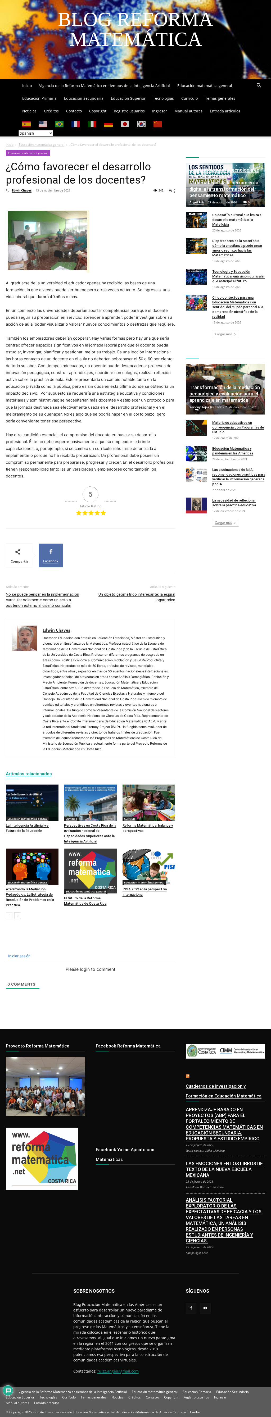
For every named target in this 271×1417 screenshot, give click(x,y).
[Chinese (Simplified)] (158, 123)
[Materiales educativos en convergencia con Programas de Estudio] (196, 428)
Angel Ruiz (196, 202)
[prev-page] (9, 915)
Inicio (27, 85)
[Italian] (92, 123)
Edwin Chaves (21, 190)
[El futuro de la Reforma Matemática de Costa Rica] (90, 871)
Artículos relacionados (29, 773)
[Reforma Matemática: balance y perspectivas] (149, 803)
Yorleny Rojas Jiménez (205, 407)
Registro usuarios (129, 110)
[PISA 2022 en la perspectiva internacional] (149, 867)
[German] (109, 123)
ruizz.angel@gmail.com (118, 1371)
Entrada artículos (225, 110)
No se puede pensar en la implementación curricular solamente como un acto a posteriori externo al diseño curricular (42, 600)
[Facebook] (191, 1308)
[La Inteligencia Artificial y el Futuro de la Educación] (32, 803)
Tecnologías (163, 98)
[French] (76, 123)
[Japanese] (125, 123)
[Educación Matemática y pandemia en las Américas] (196, 454)
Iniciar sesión (18, 956)
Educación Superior (128, 98)
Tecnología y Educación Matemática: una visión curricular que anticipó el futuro (238, 276)
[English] (43, 123)
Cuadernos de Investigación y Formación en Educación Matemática (223, 1091)
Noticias (29, 110)
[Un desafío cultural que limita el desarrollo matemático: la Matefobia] (196, 220)
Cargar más (223, 334)
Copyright (97, 110)
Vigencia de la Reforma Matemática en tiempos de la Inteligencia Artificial (104, 85)
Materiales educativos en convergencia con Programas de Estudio (238, 427)
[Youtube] (205, 1308)
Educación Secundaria (83, 98)
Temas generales (220, 98)
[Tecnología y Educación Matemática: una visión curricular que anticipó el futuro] (196, 277)
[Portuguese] (59, 123)
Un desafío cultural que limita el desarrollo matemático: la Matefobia (237, 219)
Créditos (51, 110)
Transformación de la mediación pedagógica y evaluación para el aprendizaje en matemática (224, 394)
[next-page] (17, 915)
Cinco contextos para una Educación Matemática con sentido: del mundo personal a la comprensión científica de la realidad (237, 306)
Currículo (189, 98)
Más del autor (71, 773)
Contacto (74, 110)
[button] (258, 86)
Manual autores (188, 110)
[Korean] (141, 123)
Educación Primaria (39, 98)
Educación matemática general (204, 85)
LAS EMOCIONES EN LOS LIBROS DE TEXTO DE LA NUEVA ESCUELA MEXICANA (224, 1169)
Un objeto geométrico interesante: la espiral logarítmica (136, 597)
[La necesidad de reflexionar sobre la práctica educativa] (196, 505)
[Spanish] (27, 123)
